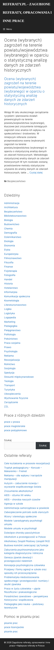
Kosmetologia (11, 300)
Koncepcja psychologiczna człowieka (24, 565)
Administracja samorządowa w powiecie (26, 508)
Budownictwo (11, 224)
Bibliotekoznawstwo (15, 215)
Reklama (9, 355)
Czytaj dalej (36, 172)
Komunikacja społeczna (17, 296)
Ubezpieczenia (12, 393)
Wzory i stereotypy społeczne (20, 516)
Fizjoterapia (10, 271)
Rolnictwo (9, 364)
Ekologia (8, 241)
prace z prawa (12, 421)
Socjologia (10, 368)
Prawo (7, 347)
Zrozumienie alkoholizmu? (18, 491)
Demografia (10, 232)
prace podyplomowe (15, 430)
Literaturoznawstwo (15, 304)
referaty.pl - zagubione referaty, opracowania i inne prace (27, 12)
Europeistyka (11, 254)
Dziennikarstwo (12, 237)
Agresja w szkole (13, 503)
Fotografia (9, 275)
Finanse (8, 266)
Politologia (10, 334)
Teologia (9, 381)
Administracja (11, 203)
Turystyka (9, 389)
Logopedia (10, 317)
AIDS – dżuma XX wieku (17, 495)
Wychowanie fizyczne (16, 398)
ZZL (6, 406)
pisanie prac (11, 623)
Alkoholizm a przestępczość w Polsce (25, 537)
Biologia (8, 220)
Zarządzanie (11, 402)
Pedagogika (10, 326)
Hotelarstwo (11, 288)
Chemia (8, 228)
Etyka (7, 249)
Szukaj (7, 440)
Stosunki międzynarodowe (19, 376)
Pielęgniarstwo (12, 330)
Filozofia (8, 262)
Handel (8, 279)
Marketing (9, 321)
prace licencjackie (14, 627)
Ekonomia (9, 245)
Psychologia (10, 351)
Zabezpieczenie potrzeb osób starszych (26, 512)
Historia (8, 283)
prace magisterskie (14, 426)
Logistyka (9, 313)
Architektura (11, 207)
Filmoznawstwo (12, 258)
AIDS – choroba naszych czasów (22, 499)
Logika (7, 309)
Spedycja (9, 372)
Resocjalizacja (12, 359)
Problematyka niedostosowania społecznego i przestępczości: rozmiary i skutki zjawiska (26, 581)
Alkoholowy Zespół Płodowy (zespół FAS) (27, 541)
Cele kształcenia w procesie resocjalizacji (27, 463)
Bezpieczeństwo (16, 181)
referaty (31, 645)
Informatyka (10, 292)
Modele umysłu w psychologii (20, 528)
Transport (9, 385)
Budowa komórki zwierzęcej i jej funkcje (26, 545)
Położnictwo (11, 338)
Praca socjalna (12, 343)
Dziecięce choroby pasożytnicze (22, 532)
